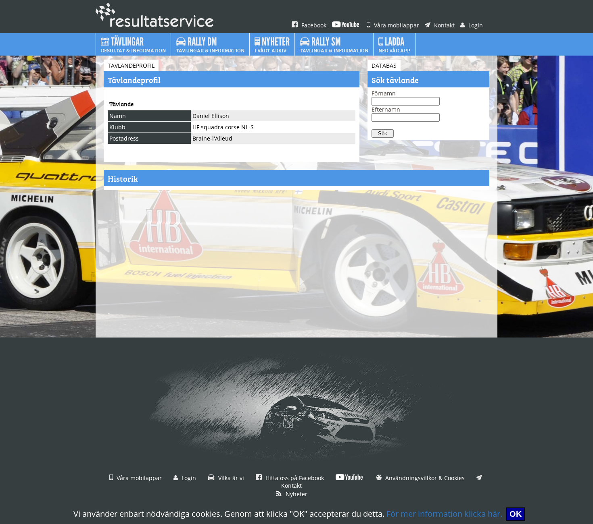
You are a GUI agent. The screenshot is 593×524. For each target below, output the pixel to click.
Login (475, 25)
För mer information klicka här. (444, 513)
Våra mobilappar (395, 25)
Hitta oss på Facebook (294, 478)
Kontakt (443, 25)
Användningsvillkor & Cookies (424, 478)
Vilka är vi (230, 478)
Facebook (313, 25)
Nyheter (295, 494)
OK (515, 514)
